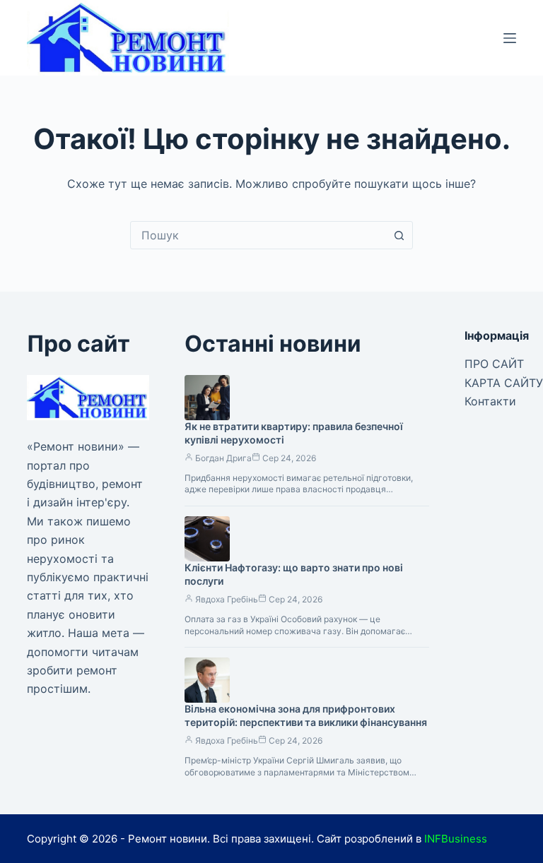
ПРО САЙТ (494, 364)
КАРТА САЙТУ (504, 383)
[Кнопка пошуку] (398, 235)
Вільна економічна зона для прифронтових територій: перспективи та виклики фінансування (306, 715)
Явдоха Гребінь (226, 599)
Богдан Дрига (223, 458)
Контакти (490, 401)
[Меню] (509, 38)
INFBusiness (455, 838)
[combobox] (258, 235)
